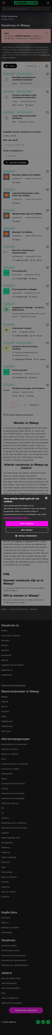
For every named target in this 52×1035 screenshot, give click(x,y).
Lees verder (41, 514)
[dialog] (26, 517)
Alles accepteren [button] (27, 524)
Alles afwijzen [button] (27, 530)
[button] (26, 518)
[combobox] (46, 498)
